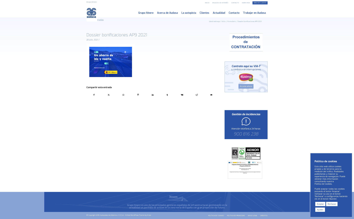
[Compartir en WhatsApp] (123, 95)
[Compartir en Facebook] (94, 95)
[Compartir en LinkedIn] (152, 95)
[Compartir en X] (108, 95)
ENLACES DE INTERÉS (220, 3)
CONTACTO (235, 3)
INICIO (207, 3)
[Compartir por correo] (211, 95)
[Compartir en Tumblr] (167, 95)
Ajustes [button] (320, 209)
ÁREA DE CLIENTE (260, 3)
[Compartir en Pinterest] (138, 95)
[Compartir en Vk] (182, 95)
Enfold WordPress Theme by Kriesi (138, 215)
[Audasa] (91, 13)
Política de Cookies (323, 184)
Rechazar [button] (332, 204)
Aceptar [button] (320, 204)
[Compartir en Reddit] (196, 95)
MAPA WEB (246, 3)
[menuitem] (207, 3)
